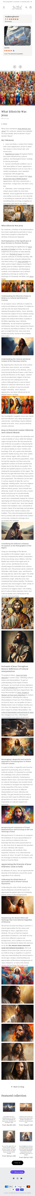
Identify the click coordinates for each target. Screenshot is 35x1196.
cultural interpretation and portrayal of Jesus (17, 712)
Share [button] (5, 124)
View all (17, 1163)
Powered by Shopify (25, 1193)
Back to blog (19, 1087)
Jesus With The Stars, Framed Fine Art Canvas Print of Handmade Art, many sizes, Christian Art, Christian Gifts (9, 1119)
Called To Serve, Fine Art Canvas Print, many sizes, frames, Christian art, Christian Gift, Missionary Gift (26, 1119)
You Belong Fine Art (14, 1193)
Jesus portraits (23, 261)
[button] (4, 7)
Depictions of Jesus (12, 154)
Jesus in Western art (10, 687)
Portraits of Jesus (16, 254)
